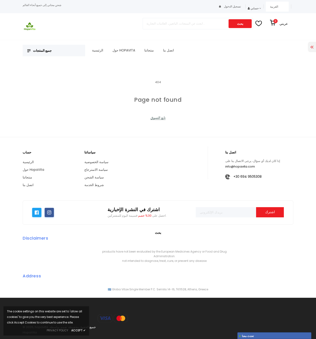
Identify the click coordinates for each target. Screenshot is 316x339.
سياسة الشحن (94, 177)
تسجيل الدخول (232, 6)
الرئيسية (28, 162)
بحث (240, 23)
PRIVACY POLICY (57, 330)
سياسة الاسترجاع (96, 169)
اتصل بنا (28, 185)
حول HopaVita (33, 169)
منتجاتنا (27, 177)
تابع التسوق (158, 117)
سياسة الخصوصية (96, 162)
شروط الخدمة (94, 185)
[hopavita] (113, 318)
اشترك (270, 211)
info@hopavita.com (240, 166)
